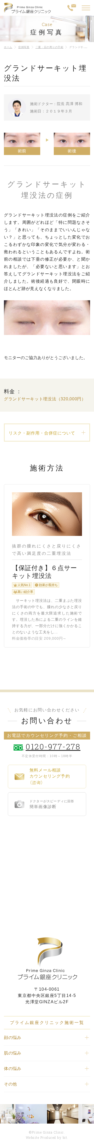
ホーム (8, 47)
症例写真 (24, 47)
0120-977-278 (53, 746)
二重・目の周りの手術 (49, 47)
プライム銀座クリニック (47, 958)
